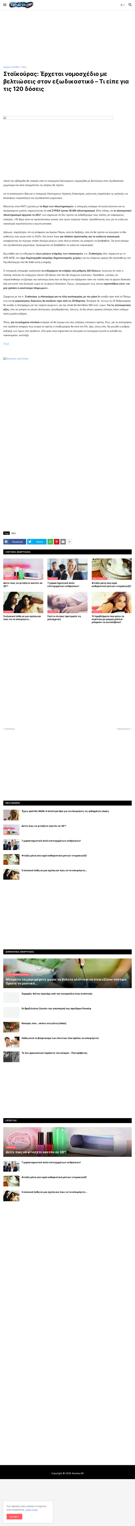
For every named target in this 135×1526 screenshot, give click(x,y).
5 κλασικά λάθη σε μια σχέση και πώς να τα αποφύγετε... (22, 618)
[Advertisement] (67, 38)
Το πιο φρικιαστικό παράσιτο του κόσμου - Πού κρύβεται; (55, 1052)
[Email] (63, 541)
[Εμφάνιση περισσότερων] (69, 541)
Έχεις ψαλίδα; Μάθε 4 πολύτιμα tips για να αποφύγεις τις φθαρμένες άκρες (65, 811)
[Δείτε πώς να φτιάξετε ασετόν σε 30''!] (11, 829)
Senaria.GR (78, 1473)
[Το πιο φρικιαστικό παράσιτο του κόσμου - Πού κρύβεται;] (11, 1056)
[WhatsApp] (50, 541)
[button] (4, 5)
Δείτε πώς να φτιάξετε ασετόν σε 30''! (22, 584)
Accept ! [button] (14, 1516)
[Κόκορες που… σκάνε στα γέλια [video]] (11, 1027)
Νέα (24, 67)
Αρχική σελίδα (11, 67)
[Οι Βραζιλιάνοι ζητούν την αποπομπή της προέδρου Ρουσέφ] (11, 1012)
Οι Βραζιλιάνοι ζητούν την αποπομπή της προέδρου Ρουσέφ (56, 1008)
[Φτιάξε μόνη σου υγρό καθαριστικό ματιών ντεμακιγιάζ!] (11, 859)
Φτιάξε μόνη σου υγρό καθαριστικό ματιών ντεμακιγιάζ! (111, 584)
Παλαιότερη (123, 728)
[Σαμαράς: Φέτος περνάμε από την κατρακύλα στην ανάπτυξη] (11, 997)
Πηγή (6, 343)
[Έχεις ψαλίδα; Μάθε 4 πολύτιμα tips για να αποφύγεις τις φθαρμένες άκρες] (11, 815)
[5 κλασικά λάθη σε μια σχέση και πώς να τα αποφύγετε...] (11, 874)
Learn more (31, 1509)
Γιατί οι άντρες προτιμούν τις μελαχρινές (64, 618)
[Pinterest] (56, 541)
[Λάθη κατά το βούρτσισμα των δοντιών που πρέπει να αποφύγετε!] (11, 1042)
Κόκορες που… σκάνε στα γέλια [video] (44, 1023)
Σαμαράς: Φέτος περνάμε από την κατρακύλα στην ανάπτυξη (57, 993)
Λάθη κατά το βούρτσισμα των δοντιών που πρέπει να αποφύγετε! (60, 1038)
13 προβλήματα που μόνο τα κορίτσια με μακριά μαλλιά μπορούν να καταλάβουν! (108, 619)
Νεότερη (10, 728)
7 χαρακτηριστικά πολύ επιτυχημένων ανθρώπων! (63, 584)
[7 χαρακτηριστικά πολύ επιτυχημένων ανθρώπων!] (11, 844)
